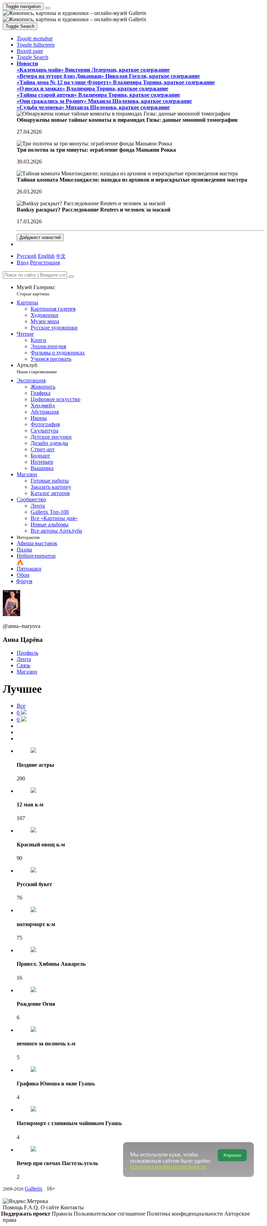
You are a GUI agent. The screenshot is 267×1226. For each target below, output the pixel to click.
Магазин (27, 672)
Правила (63, 1214)
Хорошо (232, 1155)
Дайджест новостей (40, 237)
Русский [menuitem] (27, 256)
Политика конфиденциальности (185, 1214)
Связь (23, 665)
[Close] (71, 277)
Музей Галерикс (36, 290)
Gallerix (33, 1189)
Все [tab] (21, 706)
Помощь (13, 1207)
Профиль (27, 653)
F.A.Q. (32, 1207)
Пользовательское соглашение (110, 1214)
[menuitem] (61, 256)
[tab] (21, 713)
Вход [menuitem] (23, 262)
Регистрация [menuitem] (45, 262)
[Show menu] (47, 8)
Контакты (72, 1207)
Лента (24, 659)
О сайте (50, 1207)
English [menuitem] (46, 256)
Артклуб (37, 368)
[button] (35, 38)
